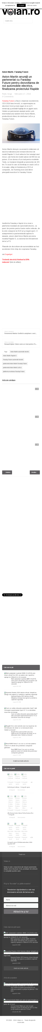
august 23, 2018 (17, 702)
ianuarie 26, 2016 (16, 1011)
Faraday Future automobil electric (13, 359)
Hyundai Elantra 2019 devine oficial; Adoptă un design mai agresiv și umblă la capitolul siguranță (24, 698)
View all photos (21, 790)
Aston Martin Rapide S (10, 355)
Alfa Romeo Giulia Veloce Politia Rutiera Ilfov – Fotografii (20, 813)
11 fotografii (12, 790)
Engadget (8, 254)
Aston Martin (7, 72)
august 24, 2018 (17, 686)
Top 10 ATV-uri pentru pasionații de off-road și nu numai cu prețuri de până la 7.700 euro (24, 989)
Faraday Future (21, 72)
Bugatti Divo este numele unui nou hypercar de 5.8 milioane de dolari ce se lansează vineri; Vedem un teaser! (23, 733)
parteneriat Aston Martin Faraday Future (15, 363)
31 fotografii (12, 846)
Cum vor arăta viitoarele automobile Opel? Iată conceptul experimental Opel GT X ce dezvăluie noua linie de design (24, 715)
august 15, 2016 (16, 993)
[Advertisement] (21, 48)
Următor (34, 472)
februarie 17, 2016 (23, 94)
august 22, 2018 (17, 719)
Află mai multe (32, 5)
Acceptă (21, 5)
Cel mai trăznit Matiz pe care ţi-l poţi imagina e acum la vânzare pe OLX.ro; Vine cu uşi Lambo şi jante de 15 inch (24, 1007)
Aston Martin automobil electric (19, 351)
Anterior (7, 472)
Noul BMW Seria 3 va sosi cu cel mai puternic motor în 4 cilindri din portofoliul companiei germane (24, 751)
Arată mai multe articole (21, 761)
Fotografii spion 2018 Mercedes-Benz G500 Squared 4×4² (20, 843)
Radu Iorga (7, 94)
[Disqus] (21, 505)
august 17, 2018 (17, 755)
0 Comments (8, 97)
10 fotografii (12, 817)
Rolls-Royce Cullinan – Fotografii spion (19, 787)
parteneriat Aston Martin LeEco (12, 367)
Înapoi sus (22, 854)
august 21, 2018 (17, 737)
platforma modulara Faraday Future (13, 371)
